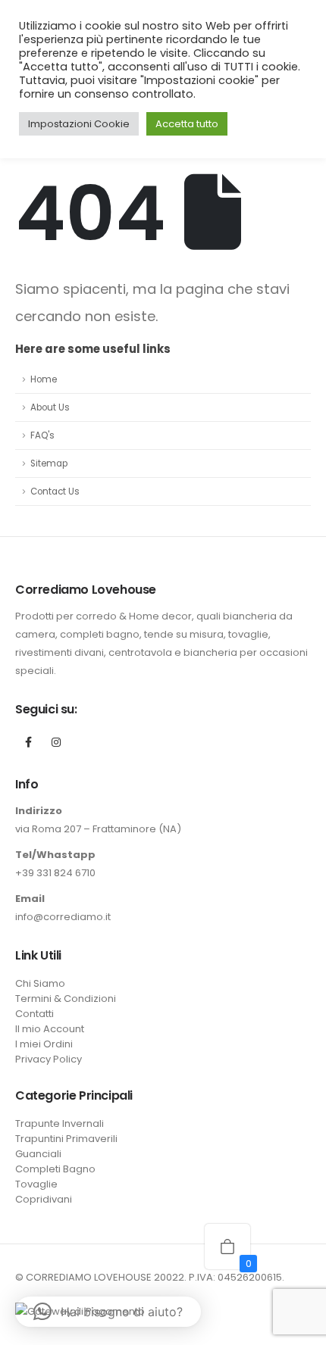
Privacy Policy (48, 1059)
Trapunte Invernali (59, 1123)
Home (43, 379)
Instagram (56, 742)
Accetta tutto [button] (186, 124)
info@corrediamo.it (63, 917)
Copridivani (43, 1199)
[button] (108, 1312)
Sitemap (48, 463)
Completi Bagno (55, 1169)
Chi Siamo (40, 983)
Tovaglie (36, 1184)
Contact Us (55, 491)
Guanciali (38, 1154)
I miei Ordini (44, 1044)
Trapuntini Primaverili (66, 1138)
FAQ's (42, 435)
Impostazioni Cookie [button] (79, 124)
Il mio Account (49, 1029)
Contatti (34, 1013)
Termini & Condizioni (65, 998)
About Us (50, 407)
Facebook (28, 742)
